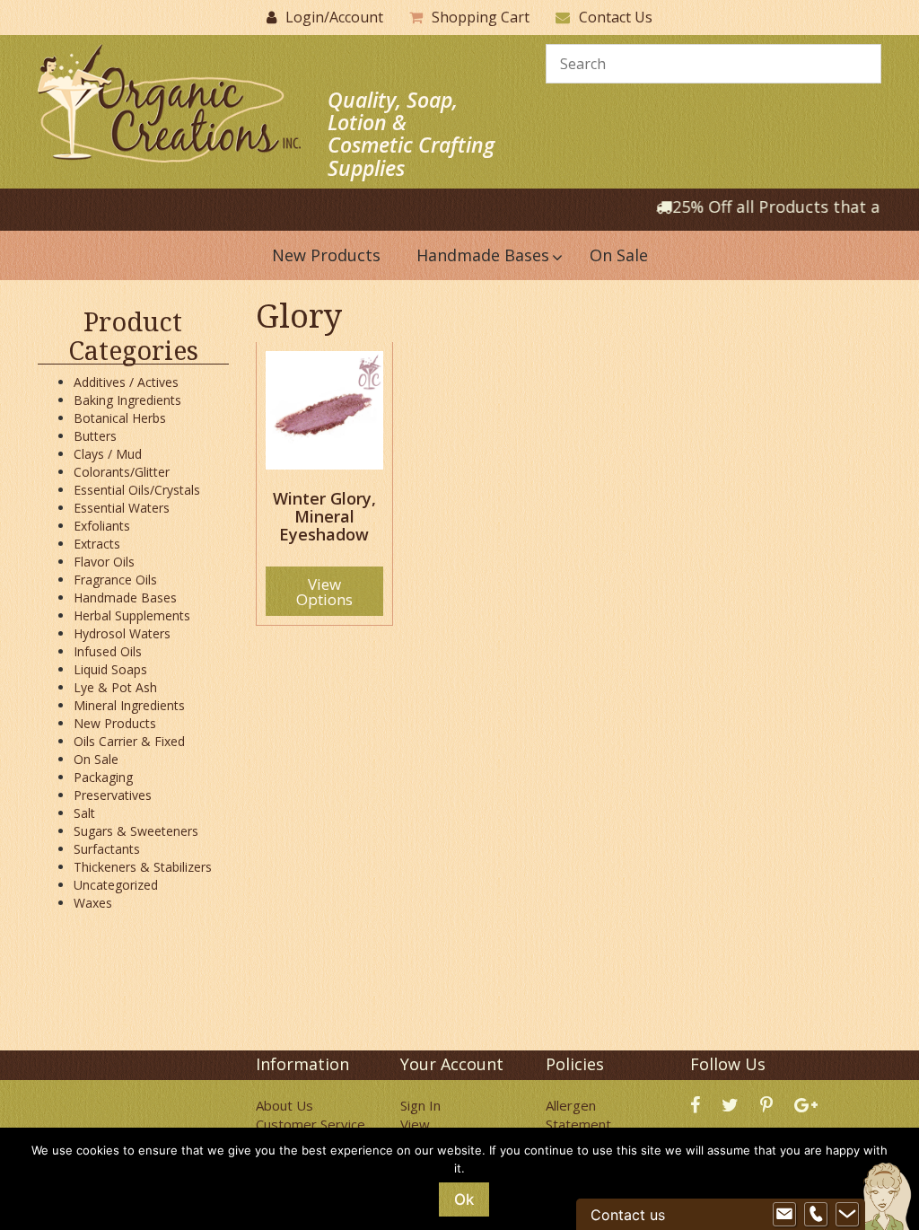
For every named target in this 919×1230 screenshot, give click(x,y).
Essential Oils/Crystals (137, 489)
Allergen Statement (578, 1114)
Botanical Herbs (120, 417)
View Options (324, 592)
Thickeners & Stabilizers (143, 866)
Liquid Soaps (110, 669)
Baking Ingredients (127, 400)
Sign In (420, 1105)
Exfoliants (102, 525)
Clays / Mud (108, 453)
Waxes (93, 902)
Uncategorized (116, 884)
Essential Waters (122, 507)
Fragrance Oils (115, 579)
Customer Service (310, 1124)
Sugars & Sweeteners (136, 830)
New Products (115, 723)
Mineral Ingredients (129, 705)
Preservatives (113, 795)
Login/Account (334, 17)
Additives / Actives (126, 382)
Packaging (103, 777)
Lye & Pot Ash (115, 687)
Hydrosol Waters (122, 633)
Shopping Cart (481, 17)
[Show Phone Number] (815, 1214)
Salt (84, 812)
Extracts (97, 543)
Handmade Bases (125, 597)
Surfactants (107, 848)
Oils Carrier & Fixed (129, 741)
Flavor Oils (104, 561)
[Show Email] (784, 1214)
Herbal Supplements (132, 615)
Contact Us (615, 17)
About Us (284, 1105)
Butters (95, 435)
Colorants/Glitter (122, 471)
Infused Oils (108, 651)
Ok (464, 1199)
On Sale (96, 759)
